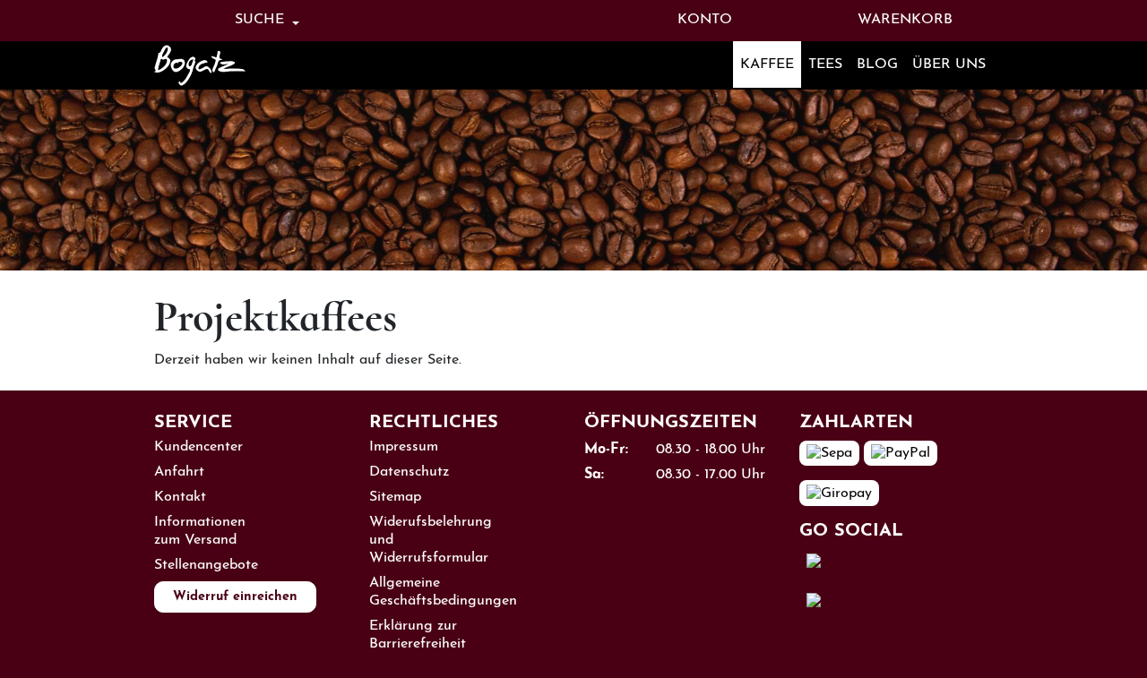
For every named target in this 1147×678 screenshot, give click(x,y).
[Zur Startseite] (224, 65)
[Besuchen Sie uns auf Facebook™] (877, 561)
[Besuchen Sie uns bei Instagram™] (880, 602)
